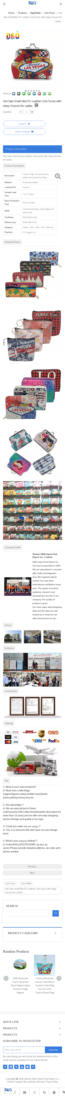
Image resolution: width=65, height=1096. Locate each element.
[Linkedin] (11, 1067)
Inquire (22, 123)
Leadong (31, 1081)
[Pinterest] (33, 1067)
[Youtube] (22, 1067)
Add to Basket (22, 131)
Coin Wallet (26, 883)
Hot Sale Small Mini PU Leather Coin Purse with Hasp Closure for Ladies (30, 890)
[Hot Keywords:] (55, 913)
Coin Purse (10, 883)
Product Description (16, 149)
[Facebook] (5, 1067)
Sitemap (40, 1081)
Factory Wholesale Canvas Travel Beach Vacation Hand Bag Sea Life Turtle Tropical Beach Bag (20, 985)
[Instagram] (27, 1067)
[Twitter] (16, 1067)
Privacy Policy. (51, 1081)
